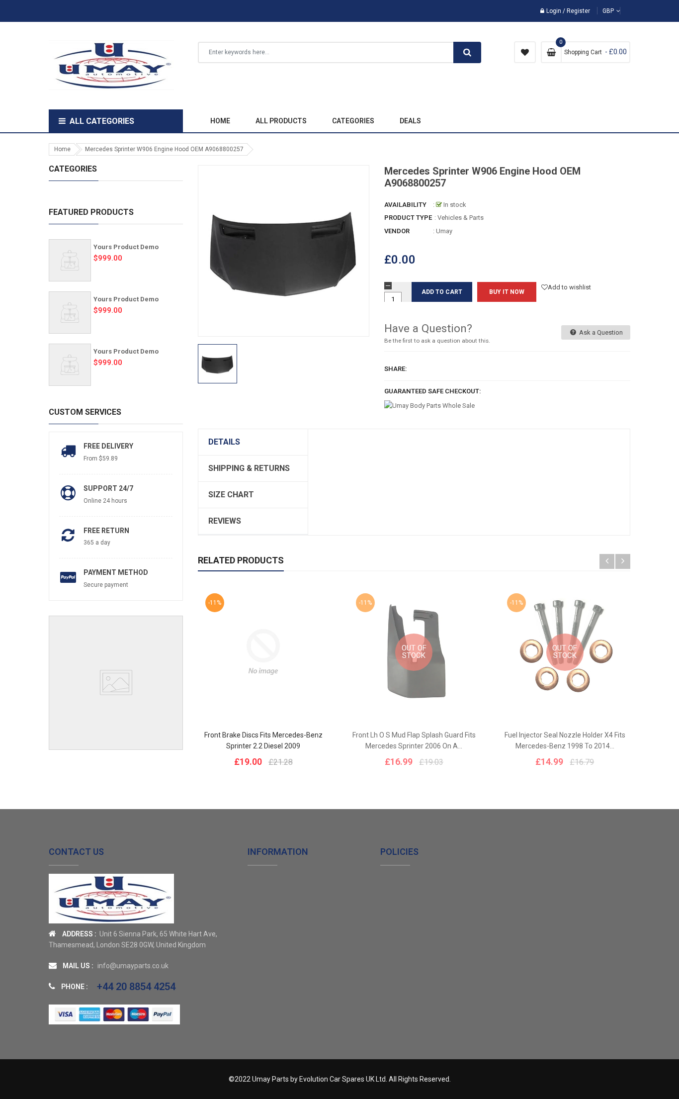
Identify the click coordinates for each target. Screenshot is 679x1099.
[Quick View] (293, 683)
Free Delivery (108, 446)
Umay (444, 231)
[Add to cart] (263, 683)
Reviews (224, 521)
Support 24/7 (108, 488)
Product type (408, 217)
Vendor (397, 231)
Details (224, 442)
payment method (116, 572)
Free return (106, 531)
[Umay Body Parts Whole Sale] (111, 898)
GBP (624, 10)
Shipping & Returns (249, 468)
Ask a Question (600, 332)
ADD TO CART (483, 1073)
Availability (405, 204)
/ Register (575, 10)
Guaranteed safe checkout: (432, 391)
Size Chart (231, 494)
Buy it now (506, 291)
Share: (395, 368)
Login (553, 10)
